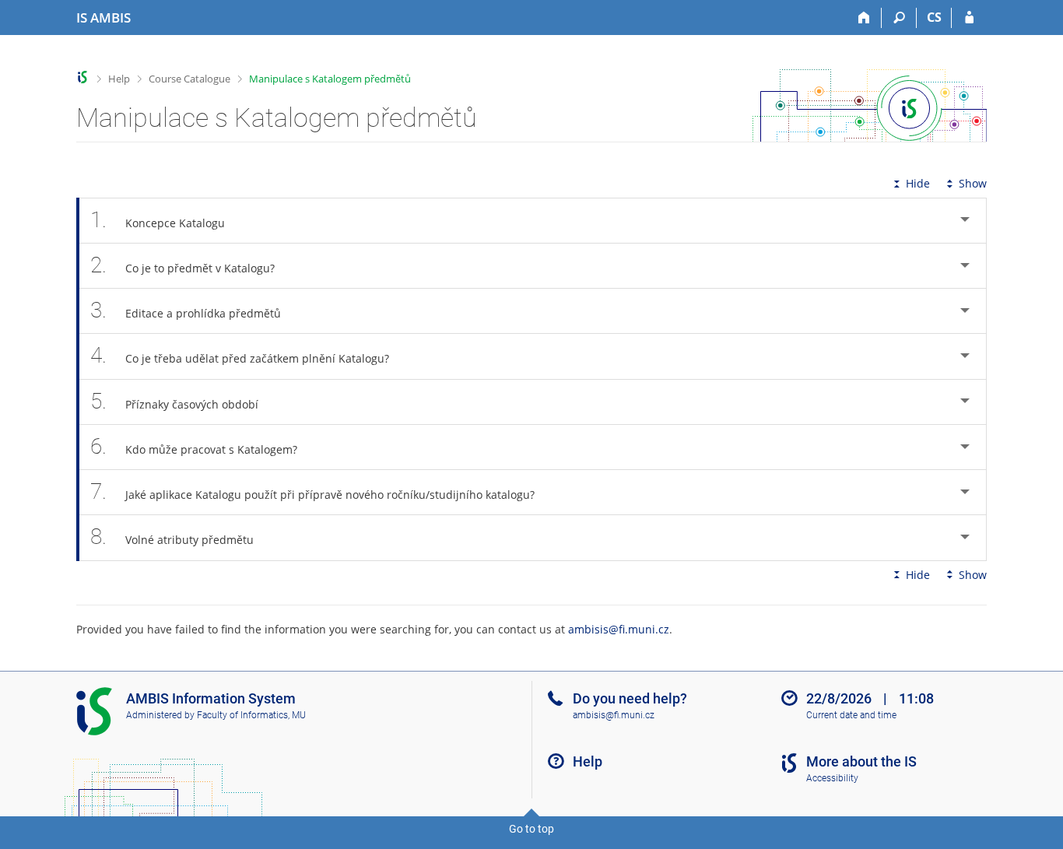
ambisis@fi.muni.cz (618, 629)
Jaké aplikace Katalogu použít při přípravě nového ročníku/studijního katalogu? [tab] (312, 491)
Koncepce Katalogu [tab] (157, 220)
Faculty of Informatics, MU (251, 715)
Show (973, 183)
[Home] (864, 18)
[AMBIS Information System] (82, 77)
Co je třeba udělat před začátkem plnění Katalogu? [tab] (239, 355)
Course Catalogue (189, 79)
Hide (918, 183)
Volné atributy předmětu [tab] (172, 536)
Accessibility (832, 778)
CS (934, 17)
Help (119, 79)
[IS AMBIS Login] (969, 18)
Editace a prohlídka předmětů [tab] (185, 310)
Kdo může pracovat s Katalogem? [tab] (193, 446)
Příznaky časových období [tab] (174, 401)
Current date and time (851, 715)
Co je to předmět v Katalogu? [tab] (182, 265)
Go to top (531, 829)
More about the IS (861, 761)
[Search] (899, 18)
